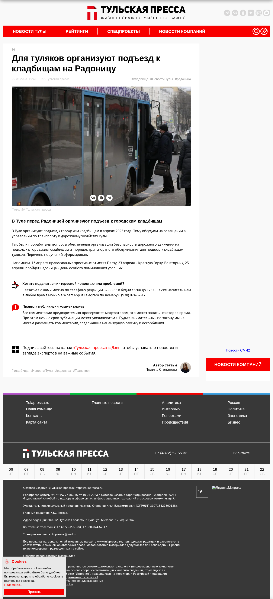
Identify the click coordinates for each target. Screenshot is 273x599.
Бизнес (234, 422)
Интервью (171, 409)
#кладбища (140, 79)
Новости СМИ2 (238, 350)
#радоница (183, 79)
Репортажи (171, 416)
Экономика (237, 416)
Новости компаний (182, 31)
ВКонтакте (241, 453)
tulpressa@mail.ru (64, 534)
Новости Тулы (29, 31)
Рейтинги (77, 31)
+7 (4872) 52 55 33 (171, 453)
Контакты (34, 416)
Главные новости (107, 403)
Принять (34, 592)
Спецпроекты (123, 31)
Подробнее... (13, 584)
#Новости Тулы (161, 79)
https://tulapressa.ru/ (89, 487)
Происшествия (175, 422)
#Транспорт (81, 370)
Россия (234, 403)
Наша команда (39, 409)
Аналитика (171, 403)
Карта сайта (36, 422)
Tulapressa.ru (37, 403)
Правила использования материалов (49, 555)
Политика (236, 409)
